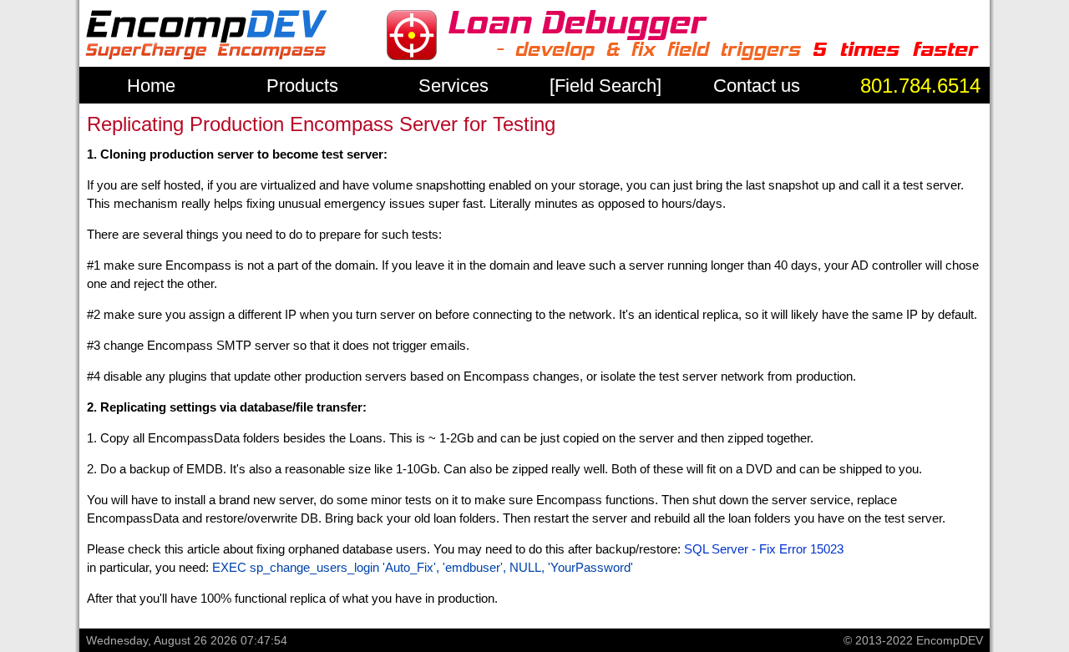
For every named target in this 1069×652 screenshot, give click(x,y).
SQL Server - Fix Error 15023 (764, 549)
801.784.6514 (920, 85)
